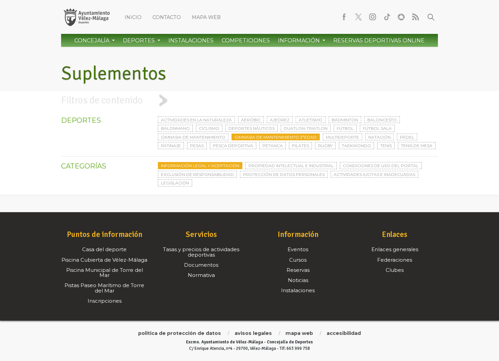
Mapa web (206, 17)
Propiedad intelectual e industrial (291, 165)
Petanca (272, 145)
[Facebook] (344, 17)
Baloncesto (382, 119)
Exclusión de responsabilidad (197, 174)
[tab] (249, 100)
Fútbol (345, 128)
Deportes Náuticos (251, 128)
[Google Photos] (401, 17)
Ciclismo (209, 128)
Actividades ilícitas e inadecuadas (374, 174)
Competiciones (246, 40)
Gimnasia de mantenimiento (193, 137)
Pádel (407, 137)
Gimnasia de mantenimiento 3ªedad (276, 137)
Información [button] (299, 40)
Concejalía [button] (92, 40)
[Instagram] (373, 17)
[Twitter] (358, 17)
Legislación (175, 182)
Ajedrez (280, 119)
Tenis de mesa (416, 145)
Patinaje (171, 145)
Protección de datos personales (284, 174)
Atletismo (310, 119)
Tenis (386, 145)
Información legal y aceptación (200, 165)
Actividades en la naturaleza (196, 119)
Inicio (133, 17)
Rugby (325, 145)
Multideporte (342, 137)
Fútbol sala (377, 128)
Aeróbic (251, 119)
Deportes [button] (139, 40)
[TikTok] (387, 17)
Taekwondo (356, 145)
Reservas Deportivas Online (379, 40)
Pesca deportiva (233, 145)
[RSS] (415, 17)
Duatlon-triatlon (306, 128)
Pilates (300, 145)
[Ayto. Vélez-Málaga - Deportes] (86, 17)
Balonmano (175, 128)
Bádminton (345, 119)
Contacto (166, 17)
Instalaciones (191, 40)
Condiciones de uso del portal (381, 165)
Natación (379, 137)
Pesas (197, 145)
